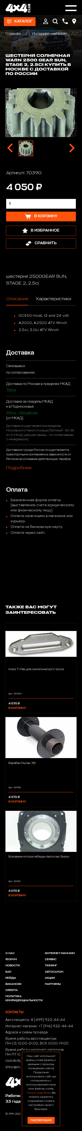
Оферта (11, 990)
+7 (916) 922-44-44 (55, 1026)
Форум (11, 959)
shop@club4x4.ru (19, 1067)
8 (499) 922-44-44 (48, 1020)
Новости (12, 965)
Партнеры (53, 984)
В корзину (17, 708)
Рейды (10, 978)
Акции (50, 978)
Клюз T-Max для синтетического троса (36, 669)
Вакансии (13, 984)
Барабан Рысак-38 (22, 763)
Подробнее (18, 468)
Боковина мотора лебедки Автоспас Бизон (38, 856)
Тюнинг (51, 965)
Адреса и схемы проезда (26, 1032)
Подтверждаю (41, 1120)
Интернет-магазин (49, 34)
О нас (10, 953)
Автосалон (54, 972)
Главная (13, 34)
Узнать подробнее (39, 1093)
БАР (8, 972)
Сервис (50, 959)
